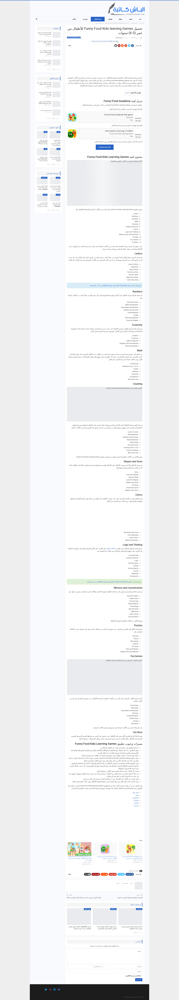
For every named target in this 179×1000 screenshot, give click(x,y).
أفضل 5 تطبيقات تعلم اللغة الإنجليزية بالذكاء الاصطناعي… (44, 42)
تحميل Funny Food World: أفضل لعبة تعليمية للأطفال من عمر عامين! (109, 582)
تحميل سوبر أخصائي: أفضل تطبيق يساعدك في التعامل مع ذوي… (44, 62)
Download (138, 118)
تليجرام (136, 800)
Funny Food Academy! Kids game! (118, 114)
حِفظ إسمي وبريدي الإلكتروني (133, 975)
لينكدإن (136, 803)
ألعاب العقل (110, 548)
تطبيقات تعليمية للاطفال (133, 870)
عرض (127, 92)
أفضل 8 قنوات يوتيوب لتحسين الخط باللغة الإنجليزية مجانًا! (84, 897)
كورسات (85, 19)
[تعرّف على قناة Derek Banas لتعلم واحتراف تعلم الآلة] (42, 135)
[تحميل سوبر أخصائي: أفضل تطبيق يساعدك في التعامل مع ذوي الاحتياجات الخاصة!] (56, 62)
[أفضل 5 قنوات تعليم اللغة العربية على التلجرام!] (55, 152)
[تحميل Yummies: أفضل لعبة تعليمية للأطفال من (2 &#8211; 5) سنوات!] (105, 849)
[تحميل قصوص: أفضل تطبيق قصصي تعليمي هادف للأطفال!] (130, 916)
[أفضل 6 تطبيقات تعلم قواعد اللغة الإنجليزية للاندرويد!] (56, 35)
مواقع (120, 19)
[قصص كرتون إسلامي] (56, 112)
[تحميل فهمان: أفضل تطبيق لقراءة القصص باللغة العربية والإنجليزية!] (105, 916)
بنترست (136, 805)
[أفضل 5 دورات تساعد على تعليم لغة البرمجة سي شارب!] (42, 197)
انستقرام (136, 798)
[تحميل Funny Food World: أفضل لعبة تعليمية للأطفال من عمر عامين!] (130, 849)
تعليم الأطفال (97, 19)
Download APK (105, 147)
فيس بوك (135, 792)
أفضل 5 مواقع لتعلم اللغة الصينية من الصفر (129, 897)
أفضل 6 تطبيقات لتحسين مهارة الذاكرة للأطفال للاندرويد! (45, 94)
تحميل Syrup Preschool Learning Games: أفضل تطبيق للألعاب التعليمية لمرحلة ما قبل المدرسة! (79, 858)
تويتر (137, 795)
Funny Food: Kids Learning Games (121, 134)
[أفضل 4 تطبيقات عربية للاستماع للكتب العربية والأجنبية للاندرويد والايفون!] (56, 53)
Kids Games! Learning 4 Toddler (119, 131)
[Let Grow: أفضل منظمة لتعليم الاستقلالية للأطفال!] (56, 104)
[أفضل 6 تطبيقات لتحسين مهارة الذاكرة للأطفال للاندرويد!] (56, 94)
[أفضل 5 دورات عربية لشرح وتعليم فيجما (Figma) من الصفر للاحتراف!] (42, 180)
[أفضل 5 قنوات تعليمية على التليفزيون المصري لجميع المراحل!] (55, 135)
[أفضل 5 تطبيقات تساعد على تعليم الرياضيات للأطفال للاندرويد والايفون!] (56, 85)
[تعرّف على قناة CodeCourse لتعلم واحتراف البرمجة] (42, 152)
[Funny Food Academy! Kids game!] (72, 117)
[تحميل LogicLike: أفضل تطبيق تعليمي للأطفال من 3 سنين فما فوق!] (79, 916)
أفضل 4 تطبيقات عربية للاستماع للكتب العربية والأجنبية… (45, 52)
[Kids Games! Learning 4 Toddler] (72, 133)
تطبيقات (110, 19)
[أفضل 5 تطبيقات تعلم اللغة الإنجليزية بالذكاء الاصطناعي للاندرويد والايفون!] (56, 43)
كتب (140, 19)
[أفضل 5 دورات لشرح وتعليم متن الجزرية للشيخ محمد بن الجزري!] (55, 180)
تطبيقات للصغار (70, 37)
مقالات (74, 19)
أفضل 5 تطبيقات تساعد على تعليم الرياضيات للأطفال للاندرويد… (44, 84)
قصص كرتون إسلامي (46, 110)
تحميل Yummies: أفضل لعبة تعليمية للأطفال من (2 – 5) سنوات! (110, 285)
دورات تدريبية (44, 177)
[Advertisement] (104, 63)
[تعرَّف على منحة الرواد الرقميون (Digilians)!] (55, 197)
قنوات (130, 19)
